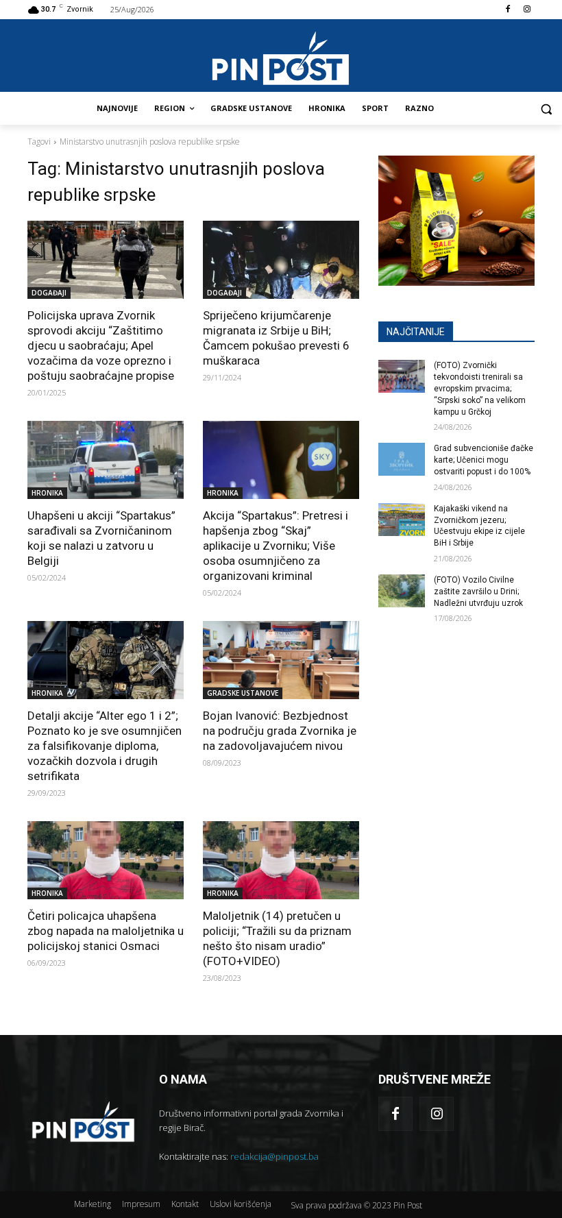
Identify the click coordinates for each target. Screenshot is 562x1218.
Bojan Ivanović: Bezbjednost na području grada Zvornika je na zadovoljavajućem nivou (279, 731)
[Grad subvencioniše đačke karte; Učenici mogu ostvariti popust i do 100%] (401, 459)
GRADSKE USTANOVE (242, 693)
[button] (546, 109)
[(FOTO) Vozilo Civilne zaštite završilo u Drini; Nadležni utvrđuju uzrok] (401, 590)
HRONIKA (47, 493)
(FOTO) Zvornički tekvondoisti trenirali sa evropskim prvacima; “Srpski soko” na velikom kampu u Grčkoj (480, 388)
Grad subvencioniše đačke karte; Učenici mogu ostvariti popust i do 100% (483, 459)
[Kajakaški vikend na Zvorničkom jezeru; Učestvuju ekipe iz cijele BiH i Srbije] (401, 519)
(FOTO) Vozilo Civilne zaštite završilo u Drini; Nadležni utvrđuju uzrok (478, 591)
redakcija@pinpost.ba (274, 1156)
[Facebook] (507, 10)
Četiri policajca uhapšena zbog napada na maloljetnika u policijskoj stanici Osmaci (105, 931)
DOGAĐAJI (49, 292)
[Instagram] (527, 10)
